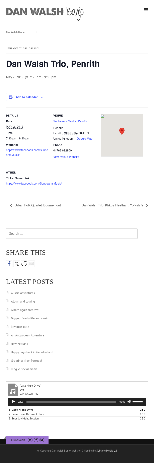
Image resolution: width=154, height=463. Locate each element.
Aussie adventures (23, 293)
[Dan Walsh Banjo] (45, 13)
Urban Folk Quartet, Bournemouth (38, 205)
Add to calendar (27, 97)
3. (24, 418)
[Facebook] (36, 440)
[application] (77, 402)
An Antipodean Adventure (27, 335)
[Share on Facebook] (9, 263)
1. (21, 409)
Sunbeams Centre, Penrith (70, 121)
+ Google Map (83, 138)
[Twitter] (30, 440)
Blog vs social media (24, 369)
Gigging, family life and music (29, 318)
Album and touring (23, 301)
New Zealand (19, 344)
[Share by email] (31, 263)
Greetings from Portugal (26, 360)
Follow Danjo (17, 440)
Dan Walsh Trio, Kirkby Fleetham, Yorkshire (113, 205)
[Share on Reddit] (24, 263)
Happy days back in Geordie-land (32, 352)
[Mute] (129, 402)
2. (27, 414)
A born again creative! (25, 310)
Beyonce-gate (20, 327)
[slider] (138, 401)
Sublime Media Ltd (106, 450)
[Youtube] (42, 440)
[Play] (13, 402)
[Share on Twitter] (16, 263)
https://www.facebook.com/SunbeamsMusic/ (34, 183)
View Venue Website (66, 157)
